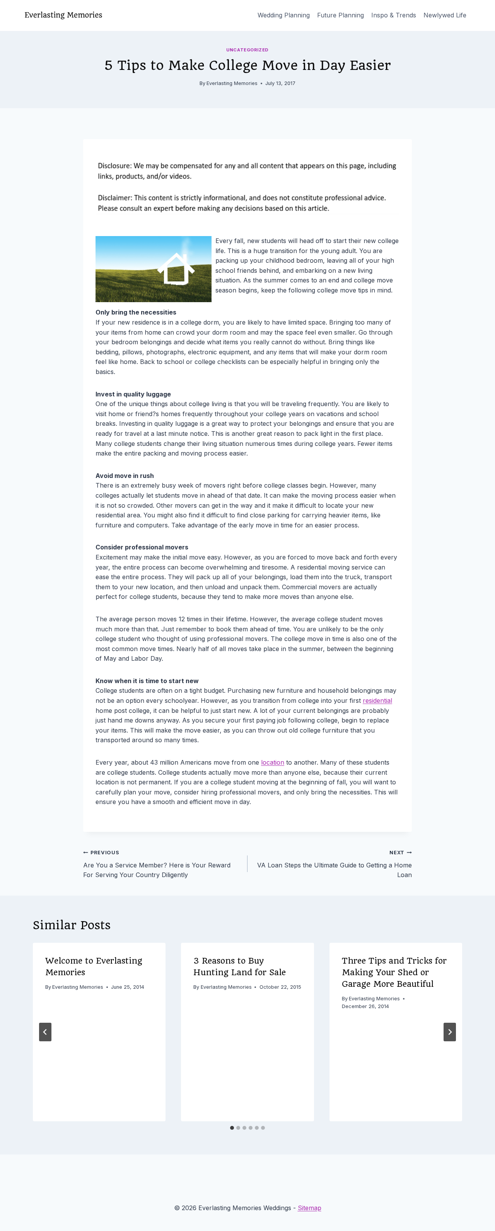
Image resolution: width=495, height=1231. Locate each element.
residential (377, 700)
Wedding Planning (284, 15)
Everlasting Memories (232, 83)
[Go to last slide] (45, 1032)
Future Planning (340, 15)
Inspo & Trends (393, 15)
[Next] (450, 1032)
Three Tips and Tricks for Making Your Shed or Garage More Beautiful (394, 972)
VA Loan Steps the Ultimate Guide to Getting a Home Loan (334, 864)
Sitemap (309, 1208)
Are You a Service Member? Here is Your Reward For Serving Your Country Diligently (156, 864)
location (272, 762)
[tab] (232, 1128)
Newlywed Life (444, 15)
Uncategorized (247, 50)
